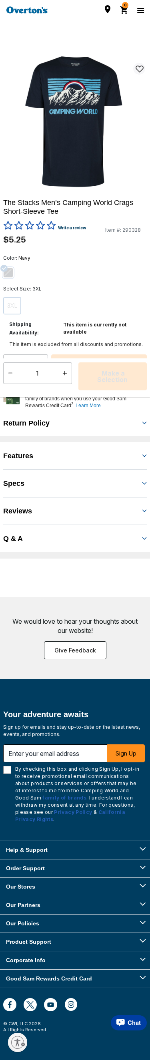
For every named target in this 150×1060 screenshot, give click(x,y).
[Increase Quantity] (43, 365)
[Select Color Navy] (11, 272)
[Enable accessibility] (17, 1042)
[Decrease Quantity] (9, 365)
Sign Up (126, 753)
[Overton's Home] (27, 10)
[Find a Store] (108, 9)
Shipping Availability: (24, 328)
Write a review (72, 227)
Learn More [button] (88, 405)
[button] (85, 399)
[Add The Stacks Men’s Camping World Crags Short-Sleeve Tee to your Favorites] (139, 69)
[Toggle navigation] (139, 10)
